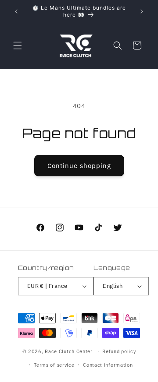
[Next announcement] (141, 11)
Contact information (108, 365)
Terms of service (54, 365)
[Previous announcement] (16, 11)
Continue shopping (79, 165)
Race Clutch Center (69, 351)
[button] (17, 45)
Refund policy (119, 351)
